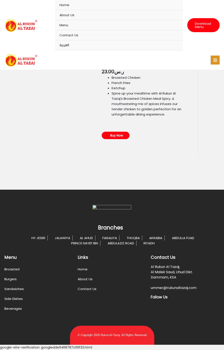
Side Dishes (13, 298)
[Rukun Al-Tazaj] (20, 25)
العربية (64, 45)
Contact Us (69, 35)
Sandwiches (14, 289)
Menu (64, 25)
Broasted (11, 269)
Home (64, 5)
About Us (67, 15)
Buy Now (116, 135)
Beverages (13, 308)
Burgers (10, 279)
